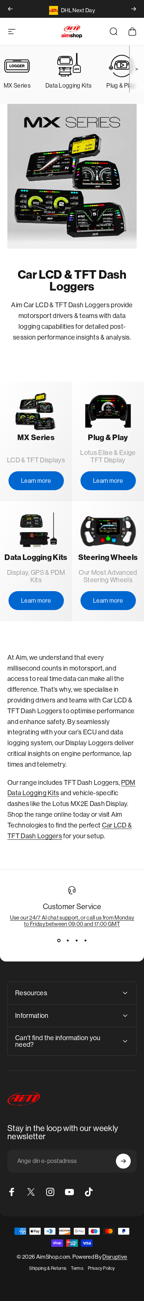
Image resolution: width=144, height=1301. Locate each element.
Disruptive (114, 1257)
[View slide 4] (85, 940)
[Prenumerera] (123, 1161)
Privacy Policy (101, 1268)
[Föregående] (10, 9)
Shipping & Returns (48, 1268)
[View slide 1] (58, 940)
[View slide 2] (67, 940)
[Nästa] (134, 9)
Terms (77, 1268)
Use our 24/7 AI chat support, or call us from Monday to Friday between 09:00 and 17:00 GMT (72, 920)
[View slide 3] (76, 940)
